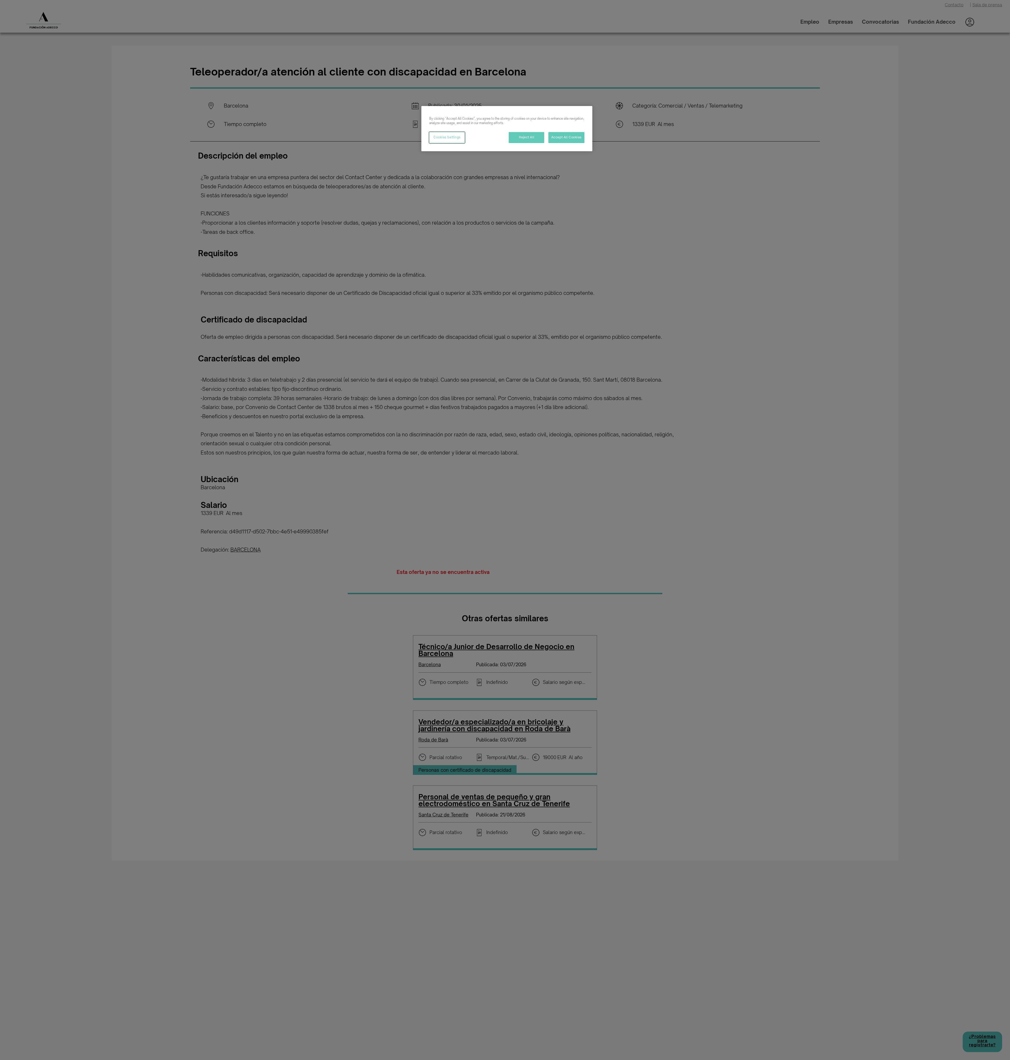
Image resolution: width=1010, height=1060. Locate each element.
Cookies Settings (447, 137)
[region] (506, 128)
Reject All (526, 137)
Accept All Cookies (566, 137)
